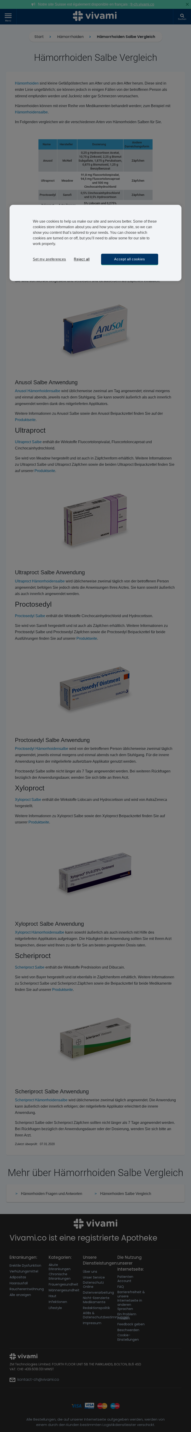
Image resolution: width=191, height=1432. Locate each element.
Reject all (82, 259)
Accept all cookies (129, 259)
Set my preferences (49, 259)
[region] (95, 243)
